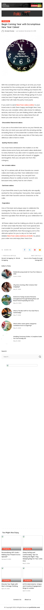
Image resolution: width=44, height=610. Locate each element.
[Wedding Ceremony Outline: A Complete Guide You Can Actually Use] (7, 339)
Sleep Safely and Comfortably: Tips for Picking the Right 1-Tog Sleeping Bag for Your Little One (32, 557)
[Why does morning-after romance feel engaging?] (7, 287)
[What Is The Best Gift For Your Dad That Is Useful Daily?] (7, 313)
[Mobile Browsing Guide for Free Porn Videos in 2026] (7, 274)
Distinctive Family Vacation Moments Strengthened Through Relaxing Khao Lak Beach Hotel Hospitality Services (26, 298)
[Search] (39, 13)
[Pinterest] (35, 250)
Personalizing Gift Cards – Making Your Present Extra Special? (11, 555)
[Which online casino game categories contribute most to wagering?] (7, 326)
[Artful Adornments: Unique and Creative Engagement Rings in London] (32, 574)
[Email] (40, 250)
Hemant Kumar (9, 31)
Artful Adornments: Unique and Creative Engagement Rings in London (32, 586)
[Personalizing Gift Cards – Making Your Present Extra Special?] (11, 542)
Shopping (6, 21)
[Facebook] (25, 250)
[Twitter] (30, 250)
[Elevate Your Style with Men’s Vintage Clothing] (11, 574)
